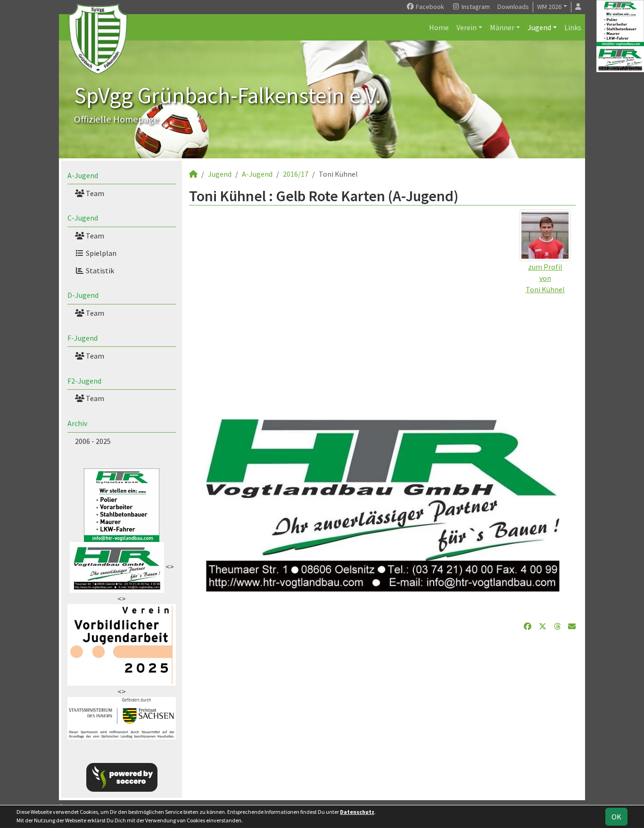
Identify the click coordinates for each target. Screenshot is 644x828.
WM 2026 (549, 6)
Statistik (99, 270)
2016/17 (295, 174)
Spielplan (100, 253)
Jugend (539, 27)
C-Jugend (82, 217)
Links (572, 27)
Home (439, 27)
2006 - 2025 (93, 441)
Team (94, 193)
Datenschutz (357, 811)
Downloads (513, 6)
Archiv (77, 423)
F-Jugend (82, 338)
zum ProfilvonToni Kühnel (545, 278)
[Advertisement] (382, 361)
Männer (502, 27)
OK (616, 816)
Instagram (475, 6)
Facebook (429, 6)
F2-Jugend (84, 380)
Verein (466, 27)
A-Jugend (82, 175)
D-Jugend (83, 295)
